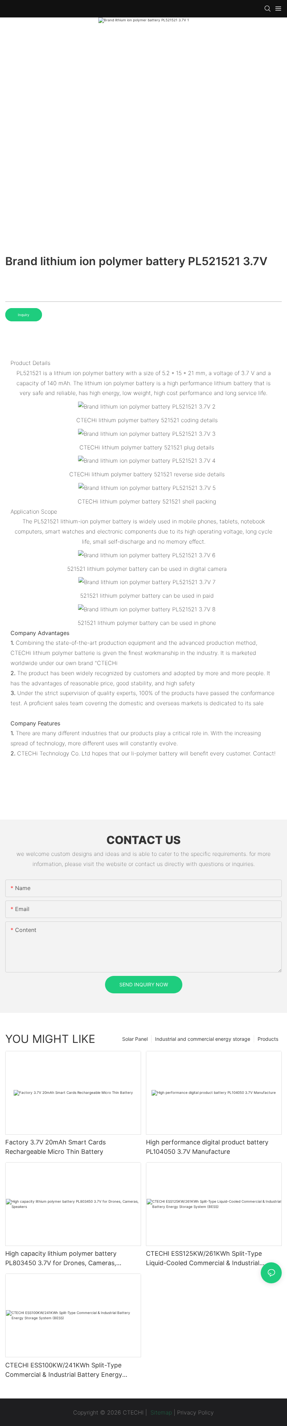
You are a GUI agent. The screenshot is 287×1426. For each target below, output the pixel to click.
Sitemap (160, 1412)
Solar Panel (135, 1039)
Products (268, 1039)
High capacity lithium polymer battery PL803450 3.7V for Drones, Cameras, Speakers (61, 1259)
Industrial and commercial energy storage (202, 1039)
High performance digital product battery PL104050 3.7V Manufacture (207, 1146)
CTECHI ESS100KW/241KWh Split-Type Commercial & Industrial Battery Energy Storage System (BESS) (63, 1370)
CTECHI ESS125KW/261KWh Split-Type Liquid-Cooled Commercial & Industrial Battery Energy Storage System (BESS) (204, 1259)
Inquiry (23, 315)
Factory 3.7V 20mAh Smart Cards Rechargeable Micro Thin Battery (55, 1146)
